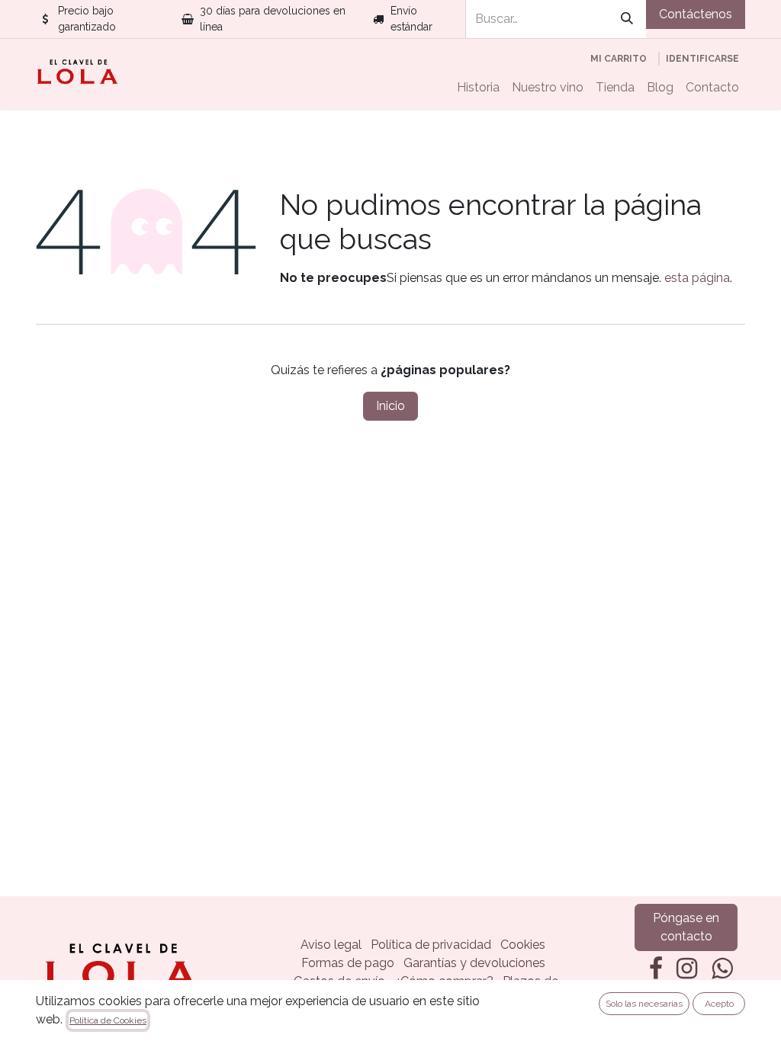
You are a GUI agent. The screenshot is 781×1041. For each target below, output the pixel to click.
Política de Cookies (107, 1020)
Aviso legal (331, 944)
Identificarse (702, 58)
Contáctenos (695, 14)
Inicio (390, 406)
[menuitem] (478, 87)
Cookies (522, 944)
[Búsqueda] (627, 19)
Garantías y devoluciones (474, 963)
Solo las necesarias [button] (644, 1003)
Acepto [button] (719, 1003)
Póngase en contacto (686, 927)
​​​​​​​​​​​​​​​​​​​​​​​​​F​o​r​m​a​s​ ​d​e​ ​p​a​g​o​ (347, 963)
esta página (697, 278)
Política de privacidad (431, 944)
